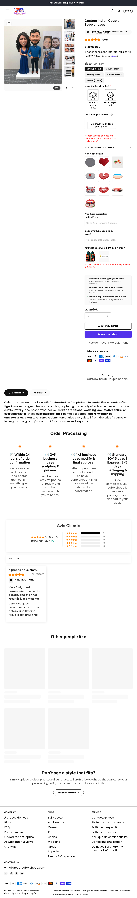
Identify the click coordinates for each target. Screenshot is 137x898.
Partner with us (14, 832)
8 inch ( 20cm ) (94, 74)
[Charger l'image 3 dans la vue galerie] (69, 47)
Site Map (10, 847)
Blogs (8, 822)
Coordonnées (81, 894)
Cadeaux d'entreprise (19, 837)
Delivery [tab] (41, 392)
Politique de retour (104, 832)
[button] (112, 11)
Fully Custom (56, 817)
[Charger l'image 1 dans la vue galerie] (69, 24)
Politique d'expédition (106, 827)
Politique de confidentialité (94, 891)
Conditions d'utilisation (107, 842)
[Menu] (7, 11)
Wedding (54, 842)
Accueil (106, 375)
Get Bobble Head (20, 890)
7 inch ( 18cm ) (113, 69)
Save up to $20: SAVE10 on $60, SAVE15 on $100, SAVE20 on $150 (108, 32)
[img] (16, 575)
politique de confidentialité (110, 837)
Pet (50, 832)
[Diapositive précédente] (66, 88)
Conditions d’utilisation (120, 891)
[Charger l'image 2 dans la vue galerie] (69, 36)
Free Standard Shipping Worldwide (66, 3)
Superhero (55, 851)
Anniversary (56, 822)
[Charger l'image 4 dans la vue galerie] (69, 59)
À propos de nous (16, 817)
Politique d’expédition (63, 894)
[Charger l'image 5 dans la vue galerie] (69, 71)
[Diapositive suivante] (73, 88)
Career (53, 827)
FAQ (7, 827)
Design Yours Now (67, 792)
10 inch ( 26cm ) (94, 80)
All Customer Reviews (18, 842)
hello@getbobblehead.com (26, 867)
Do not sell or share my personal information (107, 848)
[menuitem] (24, 817)
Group (52, 847)
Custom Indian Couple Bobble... (108, 379)
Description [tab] (18, 392)
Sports (52, 837)
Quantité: (91, 309)
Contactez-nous (103, 817)
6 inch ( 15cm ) (94, 69)
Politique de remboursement (66, 891)
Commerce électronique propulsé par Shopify (21, 892)
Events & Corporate (61, 856)
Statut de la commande (108, 822)
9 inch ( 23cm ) (114, 74)
